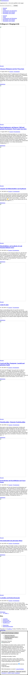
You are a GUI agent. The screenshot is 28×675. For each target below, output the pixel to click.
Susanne (11, 71)
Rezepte (2, 66)
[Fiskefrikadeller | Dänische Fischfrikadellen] (13, 418)
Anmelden (5, 618)
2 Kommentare (15, 367)
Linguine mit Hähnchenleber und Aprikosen (13, 188)
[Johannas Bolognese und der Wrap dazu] (13, 64)
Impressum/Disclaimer (8, 626)
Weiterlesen (2, 84)
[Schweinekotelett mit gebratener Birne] (13, 536)
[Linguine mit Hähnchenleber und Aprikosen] (13, 184)
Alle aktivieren (5, 671)
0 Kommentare (16, 131)
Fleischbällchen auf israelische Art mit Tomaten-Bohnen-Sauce (11, 246)
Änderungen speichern (21, 671)
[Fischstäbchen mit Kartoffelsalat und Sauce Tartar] (13, 476)
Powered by (10, 673)
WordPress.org (6, 622)
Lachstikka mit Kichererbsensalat (10, 598)
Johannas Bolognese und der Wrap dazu (12, 69)
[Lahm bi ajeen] (13, 300)
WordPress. (9, 629)
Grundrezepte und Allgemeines (10, 10)
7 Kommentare (15, 307)
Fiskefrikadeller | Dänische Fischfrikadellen (12, 422)
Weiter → (7, 613)
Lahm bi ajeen (4, 305)
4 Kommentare (16, 543)
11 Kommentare (16, 191)
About (4, 9)
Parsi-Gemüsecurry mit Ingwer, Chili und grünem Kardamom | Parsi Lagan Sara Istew (13, 128)
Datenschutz (5, 625)
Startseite (5, 8)
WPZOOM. (2, 630)
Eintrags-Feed (6, 620)
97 (3, 613)
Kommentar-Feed (7, 621)
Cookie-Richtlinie (20, 669)
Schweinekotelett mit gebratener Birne (11, 540)
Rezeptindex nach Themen (9, 12)
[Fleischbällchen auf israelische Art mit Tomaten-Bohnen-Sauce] (13, 242)
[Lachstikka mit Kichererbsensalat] (13, 593)
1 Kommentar (16, 71)
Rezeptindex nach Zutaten (9, 13)
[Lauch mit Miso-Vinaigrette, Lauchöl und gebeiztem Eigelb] (13, 359)
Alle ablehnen (12, 671)
